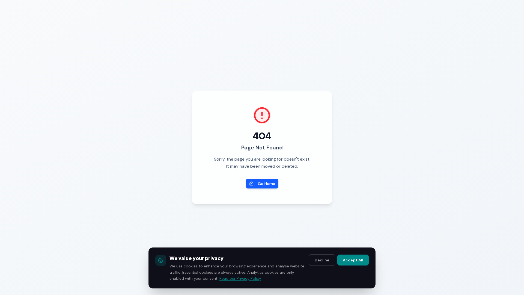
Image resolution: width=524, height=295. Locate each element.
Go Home (266, 183)
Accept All (353, 260)
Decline (322, 260)
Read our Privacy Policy (240, 278)
